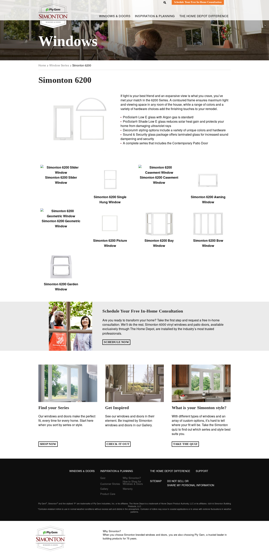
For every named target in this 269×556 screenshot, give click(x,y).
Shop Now (48, 444)
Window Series (59, 65)
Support (202, 471)
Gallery (104, 489)
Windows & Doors (82, 471)
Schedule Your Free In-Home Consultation (198, 2)
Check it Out (118, 444)
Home (42, 65)
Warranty (128, 489)
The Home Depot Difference (204, 16)
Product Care (107, 494)
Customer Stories (110, 484)
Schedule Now (116, 342)
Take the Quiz (185, 444)
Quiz (103, 478)
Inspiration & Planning (155, 16)
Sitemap (156, 481)
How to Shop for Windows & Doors (133, 483)
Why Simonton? (132, 478)
